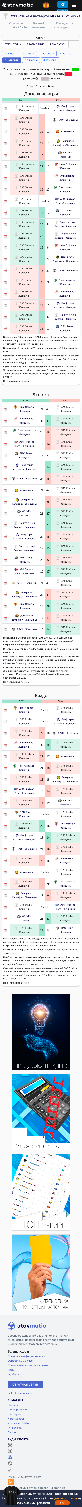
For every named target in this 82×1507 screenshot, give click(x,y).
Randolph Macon (18, 1409)
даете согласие (65, 1498)
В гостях (41, 86)
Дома (30, 86)
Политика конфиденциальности (28, 1356)
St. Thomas (15, 1427)
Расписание (35, 44)
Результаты (58, 44)
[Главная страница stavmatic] (17, 4)
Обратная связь (25, 1384)
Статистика (12, 44)
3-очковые (49, 60)
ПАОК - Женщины (68, 119)
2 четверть (47, 53)
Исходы (9, 53)
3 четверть (67, 53)
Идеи (11, 1369)
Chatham (13, 1404)
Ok (62, 1503)
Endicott (12, 1432)
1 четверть (27, 53)
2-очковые (31, 60)
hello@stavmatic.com (20, 1393)
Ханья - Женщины (27, 582)
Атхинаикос (68, 131)
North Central (16, 1418)
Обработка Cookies (20, 1360)
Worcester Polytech (19, 1423)
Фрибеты (14, 1374)
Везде (51, 86)
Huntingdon (15, 1414)
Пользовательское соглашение (28, 1365)
